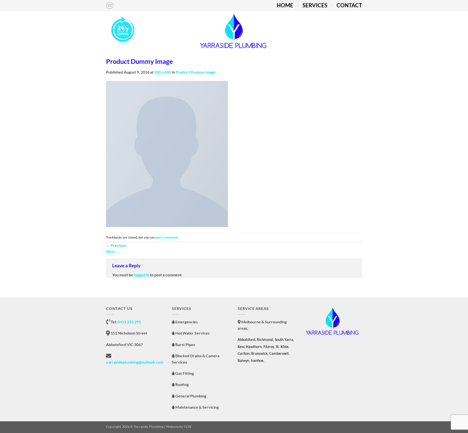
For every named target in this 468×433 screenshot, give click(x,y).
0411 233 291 (129, 321)
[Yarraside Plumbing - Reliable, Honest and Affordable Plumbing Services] (234, 30)
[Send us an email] (109, 5)
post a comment (166, 237)
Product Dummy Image (195, 72)
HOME (285, 5)
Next (112, 251)
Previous (116, 245)
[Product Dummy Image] (167, 153)
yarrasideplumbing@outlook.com (134, 362)
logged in (141, 274)
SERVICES (314, 5)
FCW (188, 426)
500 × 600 (162, 72)
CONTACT (349, 5)
